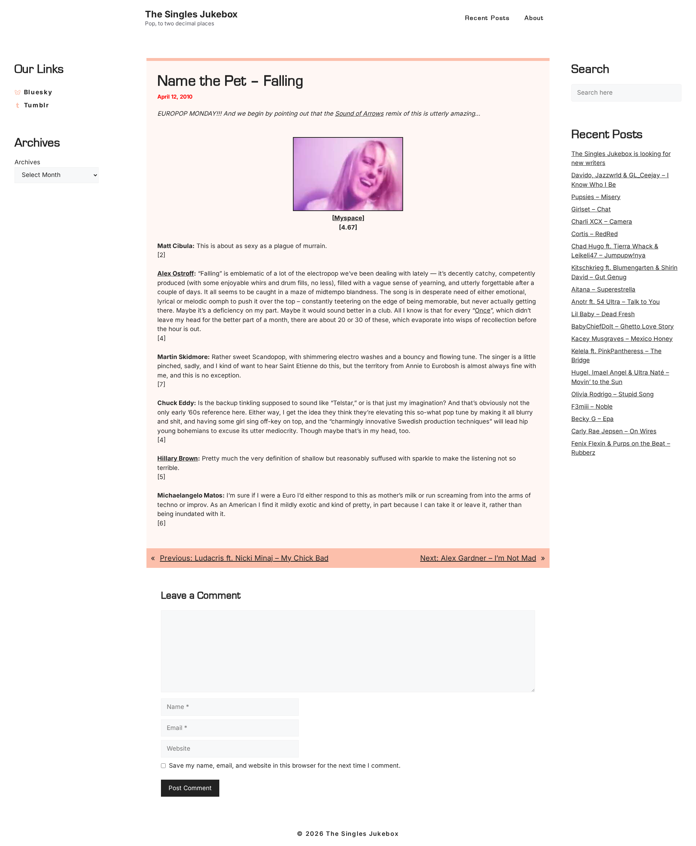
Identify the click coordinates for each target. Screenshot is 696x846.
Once (482, 310)
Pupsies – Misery (596, 197)
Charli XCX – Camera (601, 221)
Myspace (348, 218)
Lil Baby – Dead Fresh (603, 314)
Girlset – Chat (591, 209)
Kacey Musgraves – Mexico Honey (622, 338)
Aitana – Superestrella (603, 289)
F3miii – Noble (592, 406)
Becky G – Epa (592, 418)
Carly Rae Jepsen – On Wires (613, 431)
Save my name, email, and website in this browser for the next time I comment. (285, 765)
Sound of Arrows (359, 113)
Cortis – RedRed (594, 234)
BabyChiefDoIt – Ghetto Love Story (622, 326)
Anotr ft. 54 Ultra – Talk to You (615, 301)
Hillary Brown (177, 458)
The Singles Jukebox (191, 14)
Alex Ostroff (175, 273)
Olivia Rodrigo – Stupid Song (612, 394)
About (534, 18)
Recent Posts (487, 18)
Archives (27, 162)
